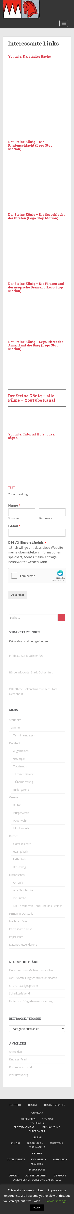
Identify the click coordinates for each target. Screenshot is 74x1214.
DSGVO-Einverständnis (27, 543)
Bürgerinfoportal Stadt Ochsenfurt (31, 672)
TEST (11, 487)
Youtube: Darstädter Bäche (29, 56)
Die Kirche (19, 898)
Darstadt (14, 743)
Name (14, 505)
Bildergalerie (21, 789)
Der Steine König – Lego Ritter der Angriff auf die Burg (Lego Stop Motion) (35, 345)
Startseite (15, 720)
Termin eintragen (24, 735)
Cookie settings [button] (56, 1201)
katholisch (19, 859)
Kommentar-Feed (20, 1067)
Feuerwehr (20, 820)
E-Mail (14, 526)
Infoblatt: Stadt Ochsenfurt (26, 656)
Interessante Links (20, 929)
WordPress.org (18, 1075)
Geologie (19, 758)
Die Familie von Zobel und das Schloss (37, 906)
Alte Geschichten (24, 890)
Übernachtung (24, 782)
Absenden (17, 595)
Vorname (13, 518)
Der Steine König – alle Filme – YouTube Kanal (31, 398)
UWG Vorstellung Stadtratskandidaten (33, 978)
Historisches (17, 875)
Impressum (16, 937)
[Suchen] (61, 617)
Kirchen (14, 836)
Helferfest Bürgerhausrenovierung (30, 1001)
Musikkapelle (21, 828)
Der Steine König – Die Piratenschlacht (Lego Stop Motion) (30, 145)
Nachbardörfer (18, 921)
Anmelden (15, 1051)
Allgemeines (21, 751)
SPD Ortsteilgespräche (23, 986)
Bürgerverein (21, 813)
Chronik (18, 882)
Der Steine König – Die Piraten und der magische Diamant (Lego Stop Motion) (36, 287)
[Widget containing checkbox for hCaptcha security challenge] (37, 575)
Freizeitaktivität (25, 774)
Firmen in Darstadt (21, 913)
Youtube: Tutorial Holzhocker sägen (32, 436)
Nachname (45, 518)
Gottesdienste (22, 844)
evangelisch (20, 851)
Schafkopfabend (19, 993)
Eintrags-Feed (18, 1059)
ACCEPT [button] (37, 1207)
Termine (14, 727)
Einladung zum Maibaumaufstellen (31, 970)
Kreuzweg (19, 867)
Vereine (14, 797)
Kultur (17, 805)
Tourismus (20, 766)
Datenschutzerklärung (23, 944)
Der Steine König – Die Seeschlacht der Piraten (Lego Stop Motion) (36, 216)
